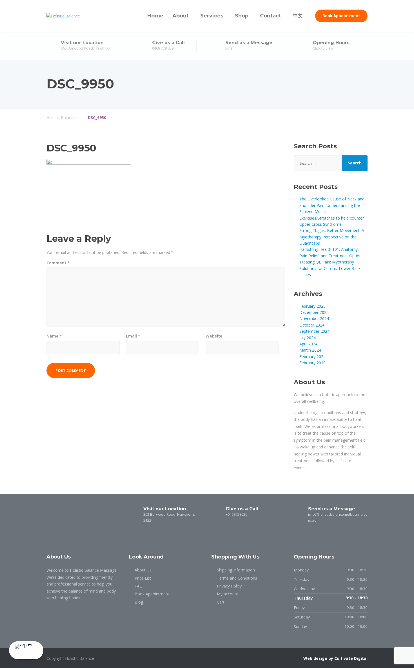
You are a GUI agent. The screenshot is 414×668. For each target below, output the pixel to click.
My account (227, 593)
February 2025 (312, 306)
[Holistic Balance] (63, 16)
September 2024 (314, 331)
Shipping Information (236, 570)
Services (211, 16)
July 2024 (307, 337)
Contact (270, 16)
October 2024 (311, 325)
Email (133, 336)
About (180, 16)
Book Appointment (341, 15)
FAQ (139, 586)
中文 (298, 16)
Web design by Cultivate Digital (335, 658)
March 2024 (310, 350)
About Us (143, 570)
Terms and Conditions (237, 578)
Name (54, 336)
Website (214, 336)
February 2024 (312, 356)
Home (155, 16)
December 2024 (314, 312)
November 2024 (314, 318)
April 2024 (308, 344)
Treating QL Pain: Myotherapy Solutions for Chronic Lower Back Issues (329, 268)
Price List (143, 578)
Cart (220, 602)
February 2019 (312, 362)
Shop (241, 16)
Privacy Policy (229, 586)
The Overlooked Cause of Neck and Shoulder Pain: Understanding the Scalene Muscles (331, 205)
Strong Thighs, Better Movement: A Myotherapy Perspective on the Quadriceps (331, 237)
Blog (139, 602)
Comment (58, 262)
